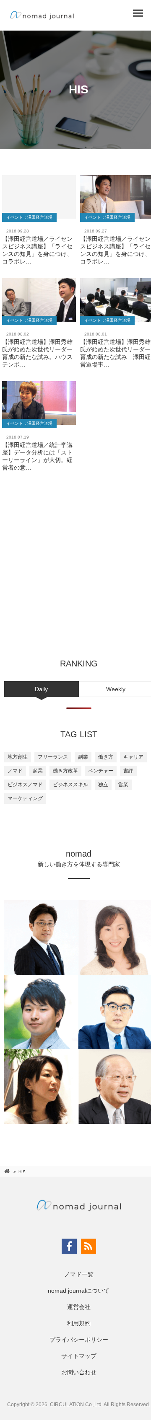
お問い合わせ (78, 1372)
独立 (103, 784)
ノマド (15, 771)
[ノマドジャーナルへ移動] (7, 1171)
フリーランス (53, 757)
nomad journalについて (78, 1290)
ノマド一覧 (79, 1274)
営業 (123, 784)
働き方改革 (65, 771)
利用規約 (79, 1323)
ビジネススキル (70, 784)
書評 (128, 771)
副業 (83, 757)
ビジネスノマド (25, 784)
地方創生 (18, 757)
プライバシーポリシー (78, 1339)
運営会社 (79, 1307)
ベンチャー (100, 771)
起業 (38, 771)
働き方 (105, 757)
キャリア (133, 757)
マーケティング (25, 798)
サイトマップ (78, 1356)
